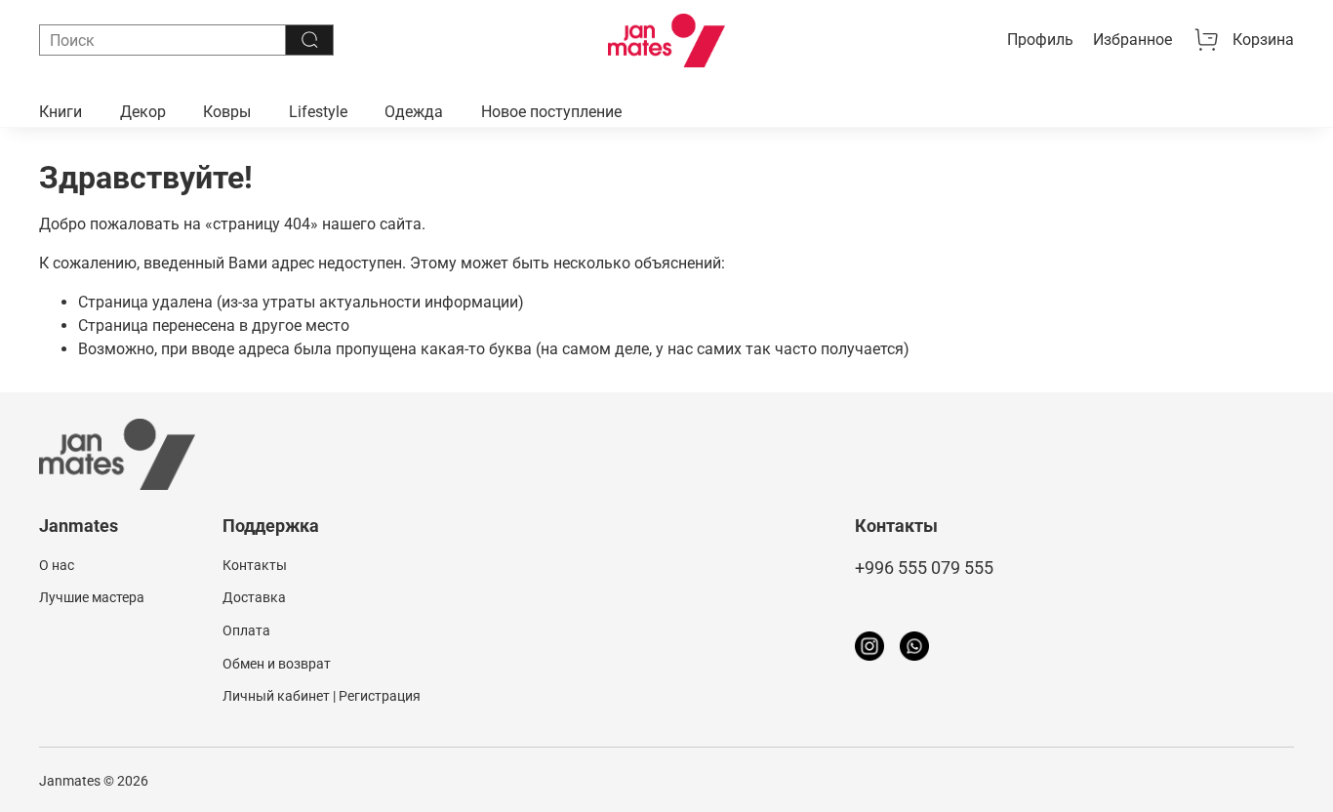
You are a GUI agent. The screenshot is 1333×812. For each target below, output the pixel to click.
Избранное (1132, 39)
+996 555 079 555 (924, 568)
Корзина (1263, 39)
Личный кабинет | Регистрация (321, 696)
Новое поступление (551, 111)
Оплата (246, 631)
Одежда (413, 111)
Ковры (227, 111)
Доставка (254, 597)
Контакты (254, 565)
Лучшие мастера (91, 597)
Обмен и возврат (276, 664)
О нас (56, 565)
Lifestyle (318, 111)
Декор (143, 111)
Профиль (1040, 39)
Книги (60, 111)
